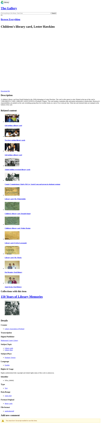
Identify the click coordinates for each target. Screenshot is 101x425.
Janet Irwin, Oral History (13, 287)
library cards (8, 403)
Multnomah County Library (9, 340)
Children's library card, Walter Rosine (17, 228)
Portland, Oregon (10, 357)
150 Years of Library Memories (22, 296)
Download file (5, 91)
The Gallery (9, 8)
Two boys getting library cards (15, 140)
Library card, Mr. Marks (13, 257)
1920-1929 (8, 396)
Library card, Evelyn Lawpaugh (16, 243)
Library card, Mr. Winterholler (15, 199)
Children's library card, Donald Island (17, 213)
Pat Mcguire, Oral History (13, 272)
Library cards (9, 348)
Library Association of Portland (14, 329)
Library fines (9, 350)
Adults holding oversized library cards (17, 169)
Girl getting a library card (13, 125)
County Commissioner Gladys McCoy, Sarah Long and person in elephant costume (32, 184)
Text (6, 388)
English (7, 365)
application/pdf (9, 411)
